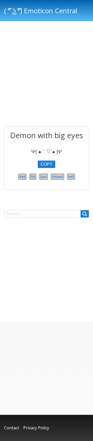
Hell (71, 176)
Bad (22, 176)
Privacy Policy (36, 428)
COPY (46, 164)
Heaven (57, 176)
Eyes (43, 176)
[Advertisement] (46, 74)
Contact (11, 428)
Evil (32, 176)
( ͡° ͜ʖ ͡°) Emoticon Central (40, 10)
